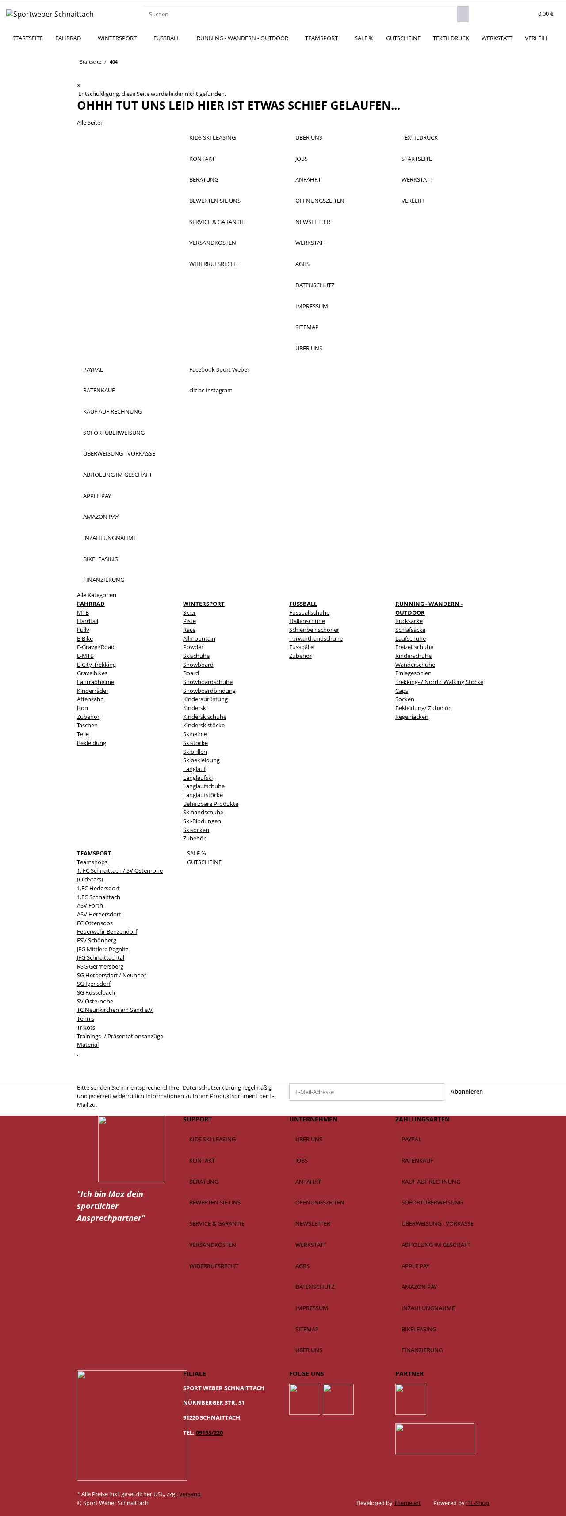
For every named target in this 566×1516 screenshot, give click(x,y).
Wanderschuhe (415, 665)
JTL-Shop (477, 1503)
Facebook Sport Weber (219, 369)
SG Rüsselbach (96, 992)
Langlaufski (198, 778)
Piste (189, 621)
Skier (189, 612)
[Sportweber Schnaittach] (50, 14)
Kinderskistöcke (204, 725)
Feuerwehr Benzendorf (107, 931)
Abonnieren (467, 1091)
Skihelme (195, 734)
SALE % (196, 853)
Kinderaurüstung (205, 699)
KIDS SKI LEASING (212, 137)
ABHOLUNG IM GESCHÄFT (117, 475)
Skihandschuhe (203, 812)
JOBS (301, 159)
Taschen (87, 725)
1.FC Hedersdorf (98, 888)
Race (189, 630)
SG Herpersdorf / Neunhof (111, 975)
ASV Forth (90, 905)
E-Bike (85, 638)
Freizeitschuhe (414, 647)
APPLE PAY (97, 496)
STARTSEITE (27, 38)
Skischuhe (196, 656)
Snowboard (198, 665)
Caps (401, 691)
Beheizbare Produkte (210, 804)
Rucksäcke (409, 621)
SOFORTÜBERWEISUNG (114, 433)
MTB (83, 612)
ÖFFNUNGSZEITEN (319, 201)
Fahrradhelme (95, 682)
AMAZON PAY (101, 517)
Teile (83, 734)
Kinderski (195, 708)
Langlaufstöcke (203, 795)
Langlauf (194, 769)
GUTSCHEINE (204, 862)
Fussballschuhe (309, 612)
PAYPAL (93, 369)
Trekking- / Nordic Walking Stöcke (439, 682)
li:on (82, 708)
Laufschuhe (410, 638)
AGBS (302, 264)
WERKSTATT (497, 38)
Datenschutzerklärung (212, 1087)
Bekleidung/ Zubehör (423, 708)
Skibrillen (195, 752)
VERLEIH (536, 38)
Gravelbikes (92, 673)
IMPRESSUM (311, 306)
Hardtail (87, 621)
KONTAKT (202, 159)
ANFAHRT (308, 179)
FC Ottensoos (95, 923)
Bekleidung (91, 743)
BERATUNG (203, 179)
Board (191, 673)
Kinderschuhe (413, 656)
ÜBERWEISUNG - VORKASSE (119, 453)
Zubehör (88, 717)
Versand (190, 1494)
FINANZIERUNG (103, 580)
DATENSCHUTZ (314, 285)
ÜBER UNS (308, 137)
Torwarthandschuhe (316, 638)
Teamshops (92, 862)
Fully (83, 630)
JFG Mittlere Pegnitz (102, 949)
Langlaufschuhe (204, 786)
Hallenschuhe (307, 621)
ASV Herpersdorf (99, 914)
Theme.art (407, 1503)
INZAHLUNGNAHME (110, 538)
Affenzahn (90, 699)
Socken (404, 699)
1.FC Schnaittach (98, 897)
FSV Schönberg (96, 940)
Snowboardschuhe (208, 682)
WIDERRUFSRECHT (213, 264)
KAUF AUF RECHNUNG (112, 411)
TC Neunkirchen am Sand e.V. (115, 1010)
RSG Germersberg (100, 966)
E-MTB (85, 656)
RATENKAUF (99, 390)
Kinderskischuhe (204, 717)
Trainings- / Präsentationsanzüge (120, 1036)
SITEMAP (307, 327)
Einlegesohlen (413, 673)
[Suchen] (463, 14)
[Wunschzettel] (524, 14)
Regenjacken (411, 717)
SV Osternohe (95, 1001)
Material (88, 1045)
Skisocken (196, 830)
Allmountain (199, 638)
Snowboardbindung (209, 691)
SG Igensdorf (94, 984)
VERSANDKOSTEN (212, 243)
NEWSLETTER (312, 222)
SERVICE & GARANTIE (217, 222)
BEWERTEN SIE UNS (215, 201)
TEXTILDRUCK (451, 38)
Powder (193, 647)
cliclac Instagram (211, 390)
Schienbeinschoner (314, 630)
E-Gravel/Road (96, 647)
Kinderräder (92, 691)
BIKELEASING (100, 559)
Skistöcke (195, 743)
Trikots (86, 1027)
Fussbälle (301, 647)
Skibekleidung (201, 760)
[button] (512, 14)
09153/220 (209, 1432)
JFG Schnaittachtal (100, 957)
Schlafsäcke (410, 630)
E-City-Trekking (96, 665)
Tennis (85, 1018)
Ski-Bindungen (202, 821)
